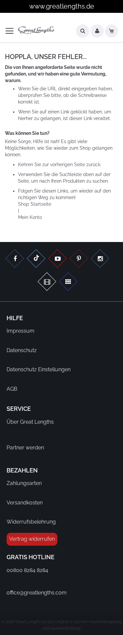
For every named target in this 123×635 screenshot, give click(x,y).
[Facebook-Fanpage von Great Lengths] (14, 259)
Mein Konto (30, 217)
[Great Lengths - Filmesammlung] (46, 282)
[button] (97, 33)
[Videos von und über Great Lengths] (57, 259)
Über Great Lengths (30, 422)
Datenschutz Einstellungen (39, 369)
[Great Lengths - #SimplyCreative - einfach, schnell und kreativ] (68, 282)
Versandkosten (25, 502)
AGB (12, 389)
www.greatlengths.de (61, 6)
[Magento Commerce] (36, 30)
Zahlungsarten (24, 483)
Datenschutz (22, 350)
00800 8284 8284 (27, 570)
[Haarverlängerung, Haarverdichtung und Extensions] (78, 259)
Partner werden (25, 447)
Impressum (20, 331)
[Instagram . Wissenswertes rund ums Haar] (100, 259)
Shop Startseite (34, 204)
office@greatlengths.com (37, 593)
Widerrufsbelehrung (31, 522)
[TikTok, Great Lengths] (36, 259)
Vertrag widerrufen (32, 539)
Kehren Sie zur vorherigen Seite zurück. (59, 164)
